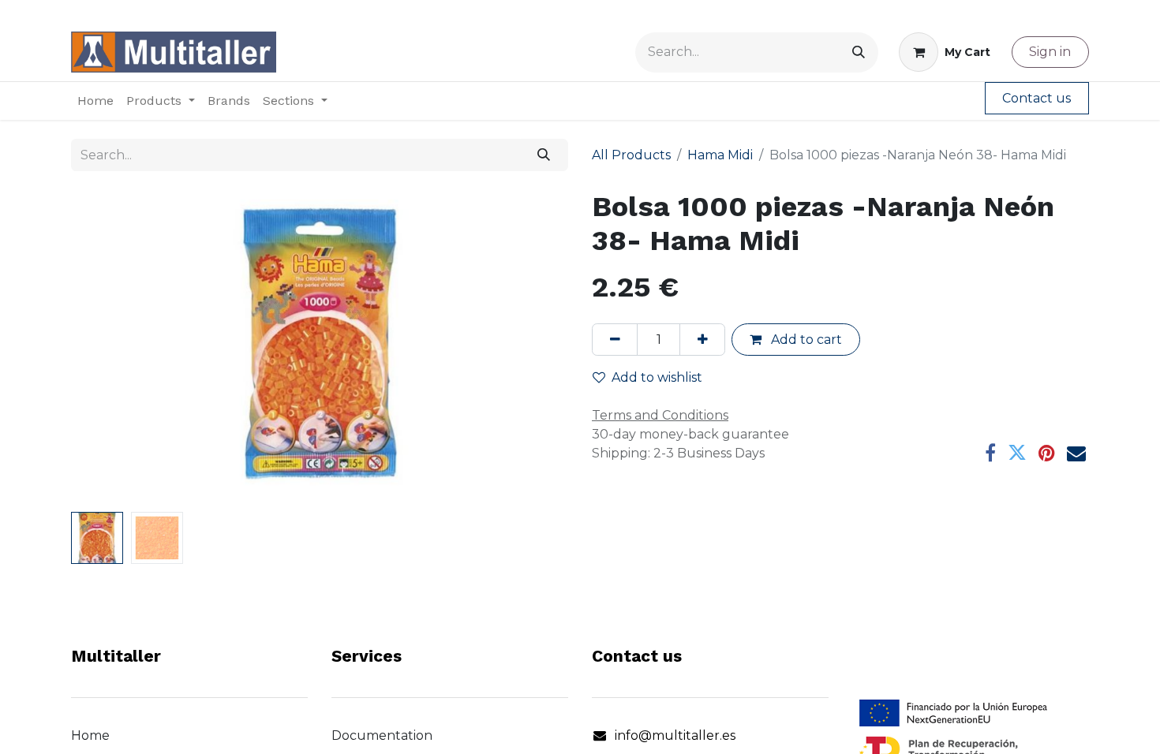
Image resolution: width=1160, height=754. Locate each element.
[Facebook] (990, 452)
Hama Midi (720, 154)
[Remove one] (615, 339)
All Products (631, 154)
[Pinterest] (1046, 452)
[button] (108, 348)
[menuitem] (95, 101)
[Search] (858, 52)
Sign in (1050, 51)
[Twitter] (1017, 452)
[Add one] (702, 339)
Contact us (1036, 98)
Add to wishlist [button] (657, 377)
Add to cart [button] (805, 339)
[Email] (1076, 452)
